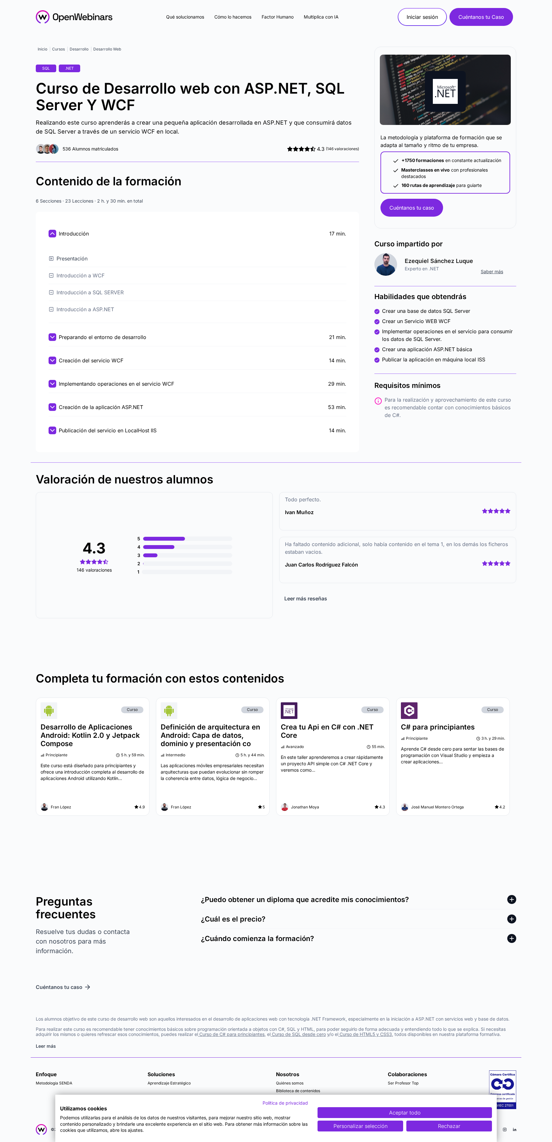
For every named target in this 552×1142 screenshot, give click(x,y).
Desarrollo (79, 49)
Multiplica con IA (321, 16)
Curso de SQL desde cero (298, 1034)
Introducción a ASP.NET (85, 309)
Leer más (46, 1046)
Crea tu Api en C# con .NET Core (327, 731)
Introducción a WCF (80, 275)
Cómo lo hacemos (232, 16)
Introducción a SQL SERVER (90, 292)
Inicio (42, 49)
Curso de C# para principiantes (231, 1034)
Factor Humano (278, 16)
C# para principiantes (438, 727)
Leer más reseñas (305, 598)
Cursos (58, 49)
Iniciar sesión (422, 17)
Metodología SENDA (54, 1083)
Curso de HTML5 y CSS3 (365, 1034)
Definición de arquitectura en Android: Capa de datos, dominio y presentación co (210, 735)
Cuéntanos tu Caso (481, 17)
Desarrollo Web (107, 49)
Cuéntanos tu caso (411, 207)
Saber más (492, 271)
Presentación (72, 258)
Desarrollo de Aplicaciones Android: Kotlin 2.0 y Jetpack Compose (90, 735)
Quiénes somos (289, 1083)
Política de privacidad (285, 1103)
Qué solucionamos (185, 16)
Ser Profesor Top (403, 1083)
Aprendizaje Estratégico (169, 1083)
